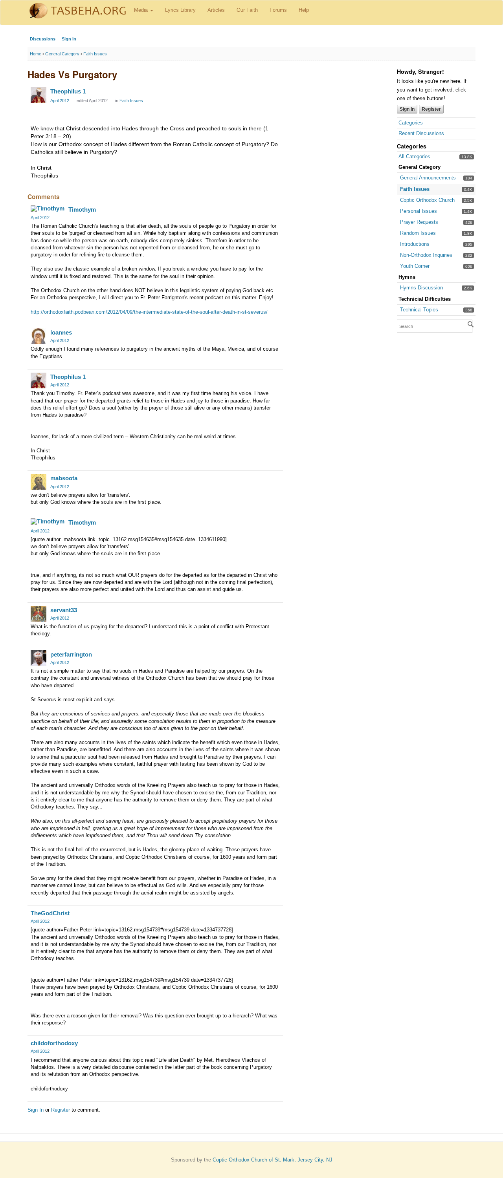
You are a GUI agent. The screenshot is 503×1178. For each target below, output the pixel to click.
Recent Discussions (421, 133)
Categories (410, 123)
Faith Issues (415, 189)
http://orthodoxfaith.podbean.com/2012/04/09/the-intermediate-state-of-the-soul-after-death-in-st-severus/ (149, 312)
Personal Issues (418, 211)
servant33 (63, 610)
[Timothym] (47, 208)
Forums (278, 10)
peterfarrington (71, 654)
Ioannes (61, 332)
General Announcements (428, 178)
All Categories (414, 156)
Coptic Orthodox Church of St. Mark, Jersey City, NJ (272, 1160)
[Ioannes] (38, 336)
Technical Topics (419, 310)
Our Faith (247, 10)
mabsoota (63, 478)
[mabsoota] (38, 482)
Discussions (42, 39)
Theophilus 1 (68, 91)
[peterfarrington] (38, 658)
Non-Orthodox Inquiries (426, 255)
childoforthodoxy (54, 1043)
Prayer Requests (419, 222)
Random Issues (418, 233)
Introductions (415, 244)
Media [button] (141, 10)
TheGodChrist (50, 913)
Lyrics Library (180, 10)
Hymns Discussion (421, 288)
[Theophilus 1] (38, 95)
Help (304, 10)
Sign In (69, 39)
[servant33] (38, 614)
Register (431, 109)
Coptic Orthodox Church (427, 200)
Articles (216, 10)
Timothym (82, 209)
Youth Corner (415, 266)
